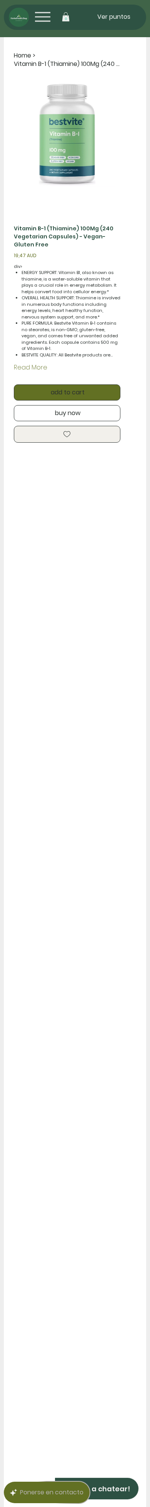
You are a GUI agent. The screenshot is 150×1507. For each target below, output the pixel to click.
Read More (30, 367)
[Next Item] (109, 134)
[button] (66, 16)
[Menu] (42, 17)
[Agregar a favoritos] (67, 434)
